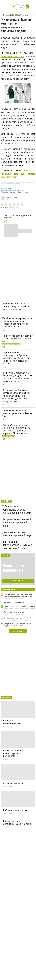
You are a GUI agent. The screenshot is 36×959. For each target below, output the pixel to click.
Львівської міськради (12, 56)
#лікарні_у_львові (22, 192)
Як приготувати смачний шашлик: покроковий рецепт (16, 522)
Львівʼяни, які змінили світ (13, 568)
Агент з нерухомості (13, 783)
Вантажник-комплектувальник (13, 722)
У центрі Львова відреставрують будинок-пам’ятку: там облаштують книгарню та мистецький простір (15, 358)
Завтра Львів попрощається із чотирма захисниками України (17, 545)
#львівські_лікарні (6, 188)
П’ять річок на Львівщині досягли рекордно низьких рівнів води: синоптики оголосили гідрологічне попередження (16, 396)
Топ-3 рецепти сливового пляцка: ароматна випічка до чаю (17, 413)
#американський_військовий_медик (12, 190)
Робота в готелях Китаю (15, 810)
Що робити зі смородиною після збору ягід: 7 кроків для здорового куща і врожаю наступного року (17, 376)
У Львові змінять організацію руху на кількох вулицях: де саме (16, 510)
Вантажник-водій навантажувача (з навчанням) (12, 753)
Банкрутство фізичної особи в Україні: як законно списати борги (17, 338)
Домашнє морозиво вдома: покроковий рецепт (18, 534)
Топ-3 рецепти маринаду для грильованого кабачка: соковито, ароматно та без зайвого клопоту (17, 322)
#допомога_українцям (8, 192)
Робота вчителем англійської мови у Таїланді (17, 822)
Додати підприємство (18, 631)
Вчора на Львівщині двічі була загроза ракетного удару (18, 174)
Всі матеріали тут (18, 581)
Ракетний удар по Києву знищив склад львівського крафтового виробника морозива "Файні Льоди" (16, 429)
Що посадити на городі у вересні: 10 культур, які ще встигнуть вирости (15, 306)
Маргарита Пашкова (12, 197)
